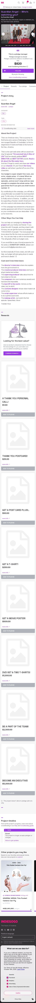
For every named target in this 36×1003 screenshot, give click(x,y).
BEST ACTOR (18, 159)
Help (15, 825)
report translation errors (15, 943)
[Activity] (27, 3)
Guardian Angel (8, 17)
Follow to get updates (12, 840)
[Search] (19, 2)
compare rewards (12, 353)
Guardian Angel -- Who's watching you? (14, 13)
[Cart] (23, 2)
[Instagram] (11, 930)
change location (27, 7)
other (3, 121)
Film (3, 113)
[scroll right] (32, 33)
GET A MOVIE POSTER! (13, 618)
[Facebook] (2, 930)
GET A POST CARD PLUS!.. (15, 510)
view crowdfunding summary (18, 77)
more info (4, 106)
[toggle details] (31, 910)
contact (10, 106)
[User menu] (30, 2)
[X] (5, 930)
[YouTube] (8, 930)
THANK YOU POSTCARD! (14, 456)
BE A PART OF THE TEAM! (15, 726)
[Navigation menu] (34, 3)
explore (19, 857)
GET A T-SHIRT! (10, 564)
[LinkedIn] (13, 930)
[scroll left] (3, 33)
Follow (18, 71)
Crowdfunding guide (27, 825)
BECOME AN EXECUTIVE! (15, 780)
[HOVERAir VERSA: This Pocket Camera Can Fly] (16, 876)
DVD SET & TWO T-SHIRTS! (16, 672)
